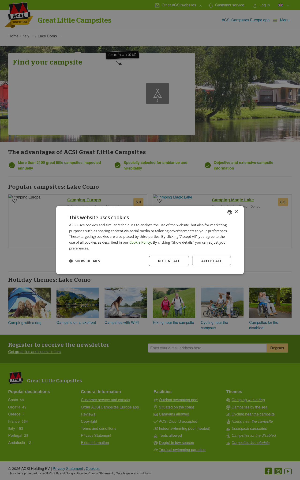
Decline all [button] (169, 261)
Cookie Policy (140, 242)
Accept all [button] (211, 261)
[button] (84, 260)
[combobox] (229, 212)
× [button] (236, 212)
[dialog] (150, 240)
